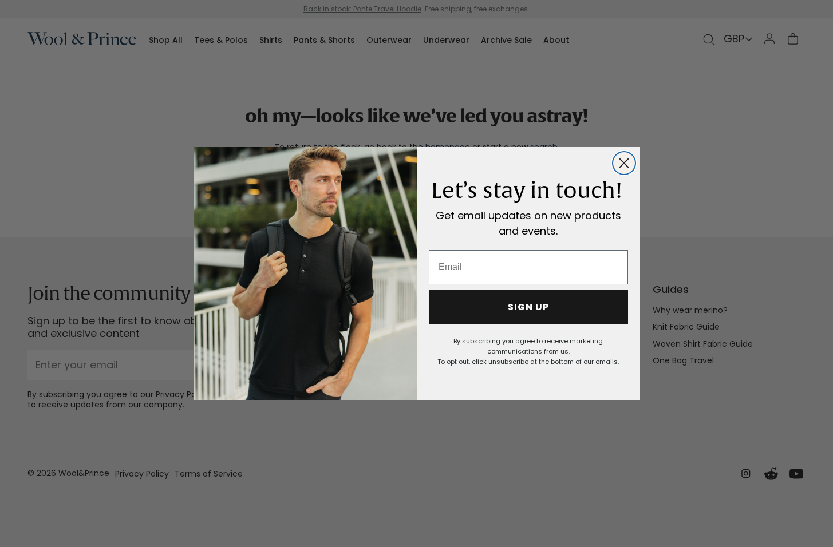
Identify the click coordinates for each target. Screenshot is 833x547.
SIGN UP (528, 307)
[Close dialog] (624, 163)
